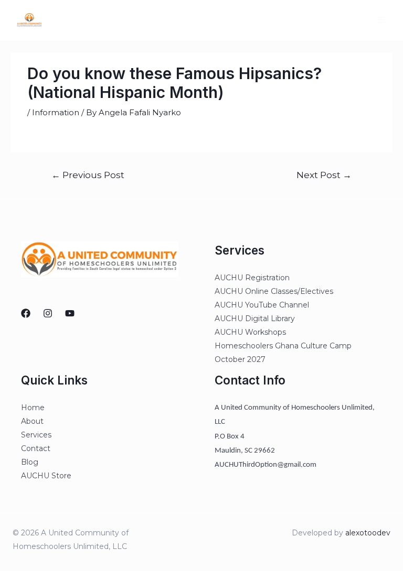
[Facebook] (25, 313)
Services (36, 435)
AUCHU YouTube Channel (262, 305)
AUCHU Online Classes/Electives (274, 291)
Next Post (324, 174)
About (32, 421)
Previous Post (87, 174)
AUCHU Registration (252, 277)
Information (55, 112)
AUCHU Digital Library (255, 318)
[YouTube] (70, 313)
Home (33, 407)
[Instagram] (47, 313)
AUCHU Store (46, 475)
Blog (29, 462)
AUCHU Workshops (250, 332)
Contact (35, 448)
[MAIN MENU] (381, 20)
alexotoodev (367, 532)
